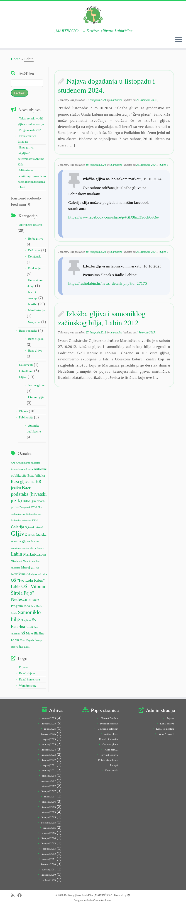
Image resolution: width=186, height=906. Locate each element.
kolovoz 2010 (48, 864)
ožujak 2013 (49, 848)
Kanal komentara (29, 679)
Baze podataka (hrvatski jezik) (29, 494)
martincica (116, 100)
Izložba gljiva (29, 548)
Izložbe (32, 304)
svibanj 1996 (49, 880)
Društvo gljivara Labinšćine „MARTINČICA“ (88, 895)
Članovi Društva (109, 718)
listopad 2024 (49, 749)
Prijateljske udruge (108, 760)
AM (13, 463)
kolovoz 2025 (48, 734)
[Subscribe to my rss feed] (14, 895)
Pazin (35, 600)
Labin (16, 553)
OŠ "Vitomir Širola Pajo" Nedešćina (28, 593)
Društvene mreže (109, 723)
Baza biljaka (36, 338)
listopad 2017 (49, 791)
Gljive (23, 377)
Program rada (20, 606)
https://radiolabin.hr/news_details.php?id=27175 (107, 283)
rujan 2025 (50, 728)
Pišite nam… (111, 749)
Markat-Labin (34, 554)
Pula (33, 606)
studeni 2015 (49, 812)
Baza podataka (28, 330)
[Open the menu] (178, 39)
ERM (35, 520)
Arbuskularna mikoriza (28, 463)
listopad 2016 (49, 807)
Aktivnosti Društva (30, 224)
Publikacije (26, 417)
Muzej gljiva (30, 567)
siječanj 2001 (49, 869)
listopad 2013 (49, 843)
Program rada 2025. (31, 130)
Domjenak (34, 256)
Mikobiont (16, 561)
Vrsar (22, 640)
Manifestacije (36, 310)
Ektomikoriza (33, 514)
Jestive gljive (36, 385)
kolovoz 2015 (48, 822)
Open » (164, 164)
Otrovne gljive (37, 397)
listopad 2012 (49, 854)
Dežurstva (34, 250)
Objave (23, 411)
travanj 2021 (49, 770)
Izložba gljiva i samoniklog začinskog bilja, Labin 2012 (101, 317)
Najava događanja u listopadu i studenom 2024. (106, 85)
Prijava (23, 667)
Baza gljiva (35, 350)
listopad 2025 (49, 723)
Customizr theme (102, 900)
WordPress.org (28, 685)
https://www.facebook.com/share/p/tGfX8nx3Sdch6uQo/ (113, 217)
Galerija (17, 527)
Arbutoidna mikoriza (22, 469)
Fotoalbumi (26, 371)
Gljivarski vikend (34, 527)
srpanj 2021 (49, 765)
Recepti (114, 765)
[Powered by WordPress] (128, 894)
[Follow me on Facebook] (21, 895)
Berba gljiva (35, 238)
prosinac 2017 (48, 781)
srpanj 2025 (49, 739)
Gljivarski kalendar (108, 728)
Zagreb (30, 640)
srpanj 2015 (49, 827)
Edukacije (34, 268)
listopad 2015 (49, 817)
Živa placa (24, 647)
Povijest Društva (109, 754)
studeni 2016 (49, 801)
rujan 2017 (50, 796)
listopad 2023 (49, 754)
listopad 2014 (49, 838)
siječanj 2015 (49, 833)
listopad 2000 (49, 874)
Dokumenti (26, 365)
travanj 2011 (49, 859)
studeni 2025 (49, 718)
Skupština (34, 322)
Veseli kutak (111, 770)
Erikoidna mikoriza (21, 520)
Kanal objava (27, 673)
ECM (34, 507)
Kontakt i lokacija (108, 739)
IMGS (31, 535)
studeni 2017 (49, 786)
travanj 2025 (49, 744)
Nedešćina (18, 574)
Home (15, 59)
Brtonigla (29, 501)
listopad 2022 (49, 760)
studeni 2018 (49, 775)
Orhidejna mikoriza (37, 574)
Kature (40, 548)
